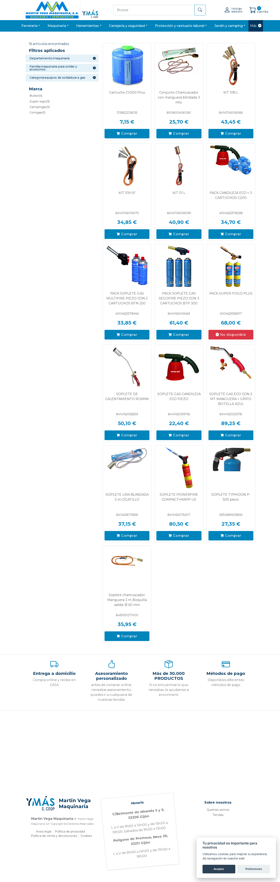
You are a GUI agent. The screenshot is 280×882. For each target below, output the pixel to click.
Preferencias (253, 869)
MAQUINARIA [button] (57, 26)
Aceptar (219, 869)
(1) (40, 107)
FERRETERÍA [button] (29, 26)
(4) (36, 95)
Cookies (86, 836)
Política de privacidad (70, 831)
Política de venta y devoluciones (54, 836)
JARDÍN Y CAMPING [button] (228, 26)
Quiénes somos (218, 810)
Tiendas (218, 815)
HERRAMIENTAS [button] (87, 26)
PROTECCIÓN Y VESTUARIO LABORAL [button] (179, 26)
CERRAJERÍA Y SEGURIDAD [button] (127, 26)
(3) (40, 101)
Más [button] (253, 26)
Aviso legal (43, 831)
